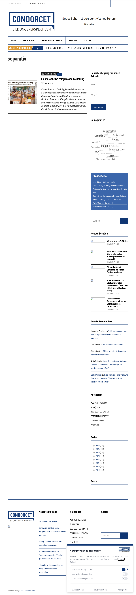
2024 (98, 452)
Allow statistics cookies (82, 574)
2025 (98, 449)
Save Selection (100, 590)
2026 (98, 445)
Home (13, 40)
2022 (98, 459)
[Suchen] (124, 221)
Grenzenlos (96, 421)
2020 (98, 466)
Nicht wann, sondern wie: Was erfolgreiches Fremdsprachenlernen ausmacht (117, 255)
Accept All (122, 590)
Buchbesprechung (98, 412)
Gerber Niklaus (96, 375)
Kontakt (88, 40)
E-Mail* (94, 95)
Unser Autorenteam (52, 40)
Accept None (78, 590)
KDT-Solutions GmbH (28, 591)
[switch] (125, 569)
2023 (98, 456)
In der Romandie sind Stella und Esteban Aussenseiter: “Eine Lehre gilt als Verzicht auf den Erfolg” (117, 285)
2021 (98, 463)
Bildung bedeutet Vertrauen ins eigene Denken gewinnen (81, 48)
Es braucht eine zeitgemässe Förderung (62, 79)
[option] (87, 48)
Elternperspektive (99, 416)
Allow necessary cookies (82, 569)
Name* (93, 84)
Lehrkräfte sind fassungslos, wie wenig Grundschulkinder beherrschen (116, 302)
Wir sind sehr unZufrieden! (117, 241)
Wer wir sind (29, 40)
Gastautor (48, 83)
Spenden (73, 40)
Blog (93, 407)
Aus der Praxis (97, 403)
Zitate (93, 425)
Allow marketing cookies (82, 578)
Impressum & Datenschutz (36, 3)
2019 (98, 470)
